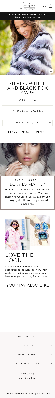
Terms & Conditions (27, 378)
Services (26, 345)
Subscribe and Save (26, 363)
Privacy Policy (27, 373)
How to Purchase (27, 123)
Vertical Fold (44, 393)
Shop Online (27, 354)
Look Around (27, 336)
